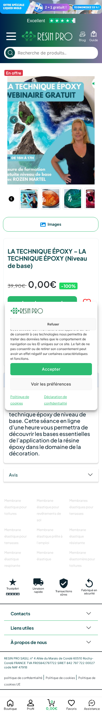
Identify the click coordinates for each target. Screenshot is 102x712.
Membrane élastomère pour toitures (82, 559)
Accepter (51, 369)
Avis (13, 475)
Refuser (53, 324)
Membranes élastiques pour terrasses (81, 507)
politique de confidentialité (23, 677)
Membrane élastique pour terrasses (15, 536)
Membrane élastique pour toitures (15, 507)
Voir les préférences (51, 384)
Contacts (20, 613)
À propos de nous (29, 642)
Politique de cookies (61, 677)
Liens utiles (22, 628)
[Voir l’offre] (51, 7)
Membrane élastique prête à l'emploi (50, 536)
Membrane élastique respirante (12, 559)
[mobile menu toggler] (11, 36)
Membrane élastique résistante (77, 536)
